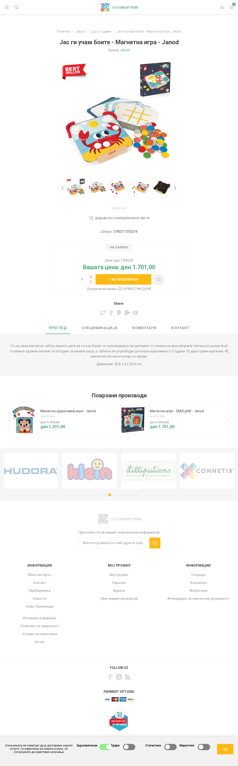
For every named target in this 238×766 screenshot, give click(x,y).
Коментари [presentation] (144, 328)
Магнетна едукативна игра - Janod (68, 411)
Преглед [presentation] (58, 328)
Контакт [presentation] (180, 328)
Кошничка (198, 583)
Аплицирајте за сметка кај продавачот (198, 598)
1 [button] (101, 495)
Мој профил (119, 575)
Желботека (198, 591)
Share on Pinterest (119, 312)
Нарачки (119, 583)
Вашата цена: (101, 267)
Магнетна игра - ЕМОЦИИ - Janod (177, 411)
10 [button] (136, 495)
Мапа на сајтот (40, 575)
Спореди (198, 575)
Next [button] (174, 187)
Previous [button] (63, 187)
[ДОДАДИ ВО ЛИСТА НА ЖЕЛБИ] (158, 279)
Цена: (109, 260)
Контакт (39, 583)
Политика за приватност (40, 626)
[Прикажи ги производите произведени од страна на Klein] (90, 471)
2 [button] (105, 495)
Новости (39, 598)
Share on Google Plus (127, 312)
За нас (39, 642)
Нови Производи (39, 606)
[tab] (57, 328)
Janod (125, 50)
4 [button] (113, 495)
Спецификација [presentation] (100, 328)
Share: (119, 303)
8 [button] (129, 495)
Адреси (119, 591)
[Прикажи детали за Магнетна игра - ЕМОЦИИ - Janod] (133, 420)
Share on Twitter (103, 312)
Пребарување (40, 591)
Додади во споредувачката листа (122, 218)
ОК (225, 749)
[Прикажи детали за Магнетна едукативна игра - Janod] (23, 420)
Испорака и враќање (39, 618)
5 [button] (118, 495)
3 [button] (109, 495)
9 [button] (132, 495)
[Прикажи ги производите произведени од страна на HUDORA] (31, 471)
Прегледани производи (119, 598)
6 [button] (121, 495)
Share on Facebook (111, 312)
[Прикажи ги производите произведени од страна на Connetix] (207, 471)
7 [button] (125, 495)
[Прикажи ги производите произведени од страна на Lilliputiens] (148, 471)
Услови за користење (39, 634)
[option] (76, 187)
